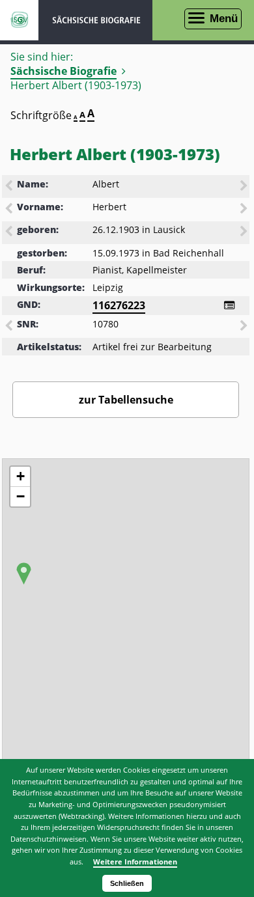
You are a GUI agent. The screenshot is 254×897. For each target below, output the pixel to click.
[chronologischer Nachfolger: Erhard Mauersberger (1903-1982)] (245, 232)
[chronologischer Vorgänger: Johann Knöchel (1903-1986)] (10, 232)
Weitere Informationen (135, 861)
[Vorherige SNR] (10, 327)
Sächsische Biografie (63, 71)
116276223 (118, 305)
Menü (224, 18)
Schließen (127, 883)
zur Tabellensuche (126, 400)
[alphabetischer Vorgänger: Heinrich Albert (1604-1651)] (10, 187)
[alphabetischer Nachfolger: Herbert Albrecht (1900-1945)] (245, 209)
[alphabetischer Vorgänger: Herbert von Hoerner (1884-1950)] (10, 209)
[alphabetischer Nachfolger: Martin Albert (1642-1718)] (245, 187)
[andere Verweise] (229, 305)
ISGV (19, 20)
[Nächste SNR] (245, 327)
